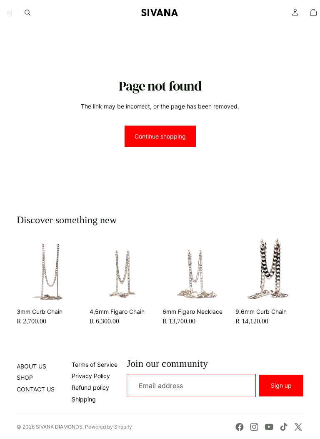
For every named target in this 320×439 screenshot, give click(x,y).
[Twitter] (298, 427)
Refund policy (90, 387)
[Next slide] (75, 270)
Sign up (281, 385)
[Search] (27, 12)
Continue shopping (160, 136)
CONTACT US (36, 389)
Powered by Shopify (108, 427)
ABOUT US (31, 366)
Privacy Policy (91, 375)
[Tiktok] (284, 427)
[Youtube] (269, 427)
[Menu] (9, 12)
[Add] (71, 291)
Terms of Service (95, 364)
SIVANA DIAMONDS (59, 427)
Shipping (84, 399)
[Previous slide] (26, 270)
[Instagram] (254, 427)
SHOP (25, 377)
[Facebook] (240, 427)
